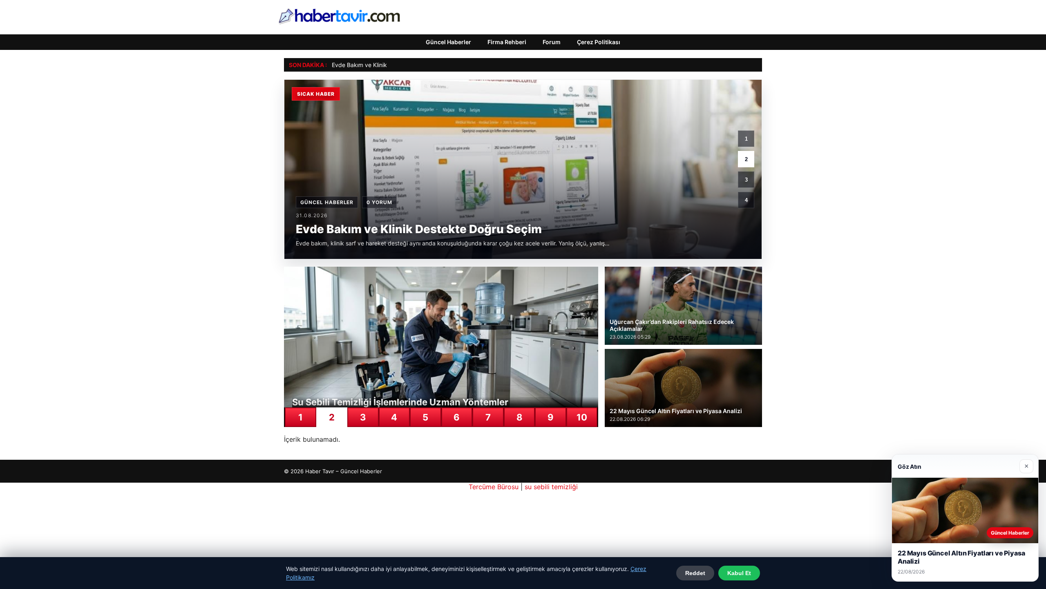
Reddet (695, 573)
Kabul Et (739, 573)
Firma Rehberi (506, 41)
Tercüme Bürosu (494, 487)
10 (582, 417)
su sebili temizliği (551, 487)
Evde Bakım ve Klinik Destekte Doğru (381, 64)
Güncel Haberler (448, 41)
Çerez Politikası (598, 41)
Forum (552, 41)
